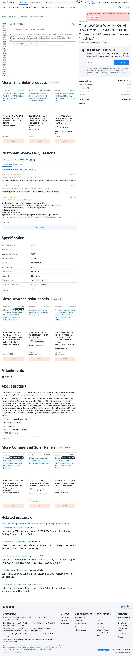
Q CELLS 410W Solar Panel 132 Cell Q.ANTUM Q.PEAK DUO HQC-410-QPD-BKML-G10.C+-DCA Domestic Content (64, 337)
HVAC (42, 7)
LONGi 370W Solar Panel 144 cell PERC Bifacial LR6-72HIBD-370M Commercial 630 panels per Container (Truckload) (13, 485)
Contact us (65, 624)
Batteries (36, 7)
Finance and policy (22, 556)
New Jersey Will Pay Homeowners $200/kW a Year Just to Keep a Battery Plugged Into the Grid (28, 619)
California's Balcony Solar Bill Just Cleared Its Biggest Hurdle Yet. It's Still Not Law (28, 635)
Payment (100, 624)
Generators (49, 7)
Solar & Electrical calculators (124, 619)
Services (32, 2)
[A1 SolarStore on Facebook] (4, 607)
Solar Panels (15, 7)
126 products (63, 447)
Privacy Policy (103, 74)
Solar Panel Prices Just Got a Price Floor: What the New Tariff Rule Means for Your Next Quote (28, 640)
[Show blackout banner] (79, 2)
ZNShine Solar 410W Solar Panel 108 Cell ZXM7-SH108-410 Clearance (39, 335)
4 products (53, 82)
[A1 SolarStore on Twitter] (7, 607)
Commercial (23, 17)
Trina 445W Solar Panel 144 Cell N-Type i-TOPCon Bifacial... (22, 177)
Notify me (121, 62)
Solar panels (12, 17)
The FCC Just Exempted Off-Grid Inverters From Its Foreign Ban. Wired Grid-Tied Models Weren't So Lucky (29, 624)
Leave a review (39, 228)
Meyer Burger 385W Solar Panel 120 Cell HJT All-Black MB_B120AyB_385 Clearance (39, 483)
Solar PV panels (21, 584)
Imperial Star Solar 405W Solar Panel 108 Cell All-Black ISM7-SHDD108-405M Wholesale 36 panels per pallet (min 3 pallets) (13, 337)
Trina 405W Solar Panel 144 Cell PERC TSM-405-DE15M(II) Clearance (26, 189)
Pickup (99, 621)
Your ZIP (120, 7)
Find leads (78, 621)
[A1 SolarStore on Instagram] (10, 607)
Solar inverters (21, 541)
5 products (55, 299)
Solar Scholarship (124, 634)
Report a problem (103, 627)
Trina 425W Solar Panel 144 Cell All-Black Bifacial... (19, 200)
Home (4, 17)
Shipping (100, 617)
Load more (5, 222)
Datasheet (82, 103)
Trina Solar (32, 17)
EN (85, 2)
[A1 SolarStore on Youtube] (13, 607)
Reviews (64, 621)
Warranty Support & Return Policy (103, 631)
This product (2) (30, 170)
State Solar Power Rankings (123, 624)
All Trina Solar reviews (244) (12, 170)
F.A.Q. (99, 635)
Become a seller (116, 2)
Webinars (121, 637)
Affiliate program (80, 630)
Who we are (65, 617)
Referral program (80, 627)
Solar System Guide (122, 630)
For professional (80, 617)
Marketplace (23, 2)
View (13, 141)
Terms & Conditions (51, 646)
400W (41, 17)
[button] (4, 21)
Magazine (39, 2)
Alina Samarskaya (9, 527)
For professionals (103, 2)
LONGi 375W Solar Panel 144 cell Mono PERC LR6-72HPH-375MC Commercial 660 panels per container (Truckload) (65, 485)
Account (125, 2)
